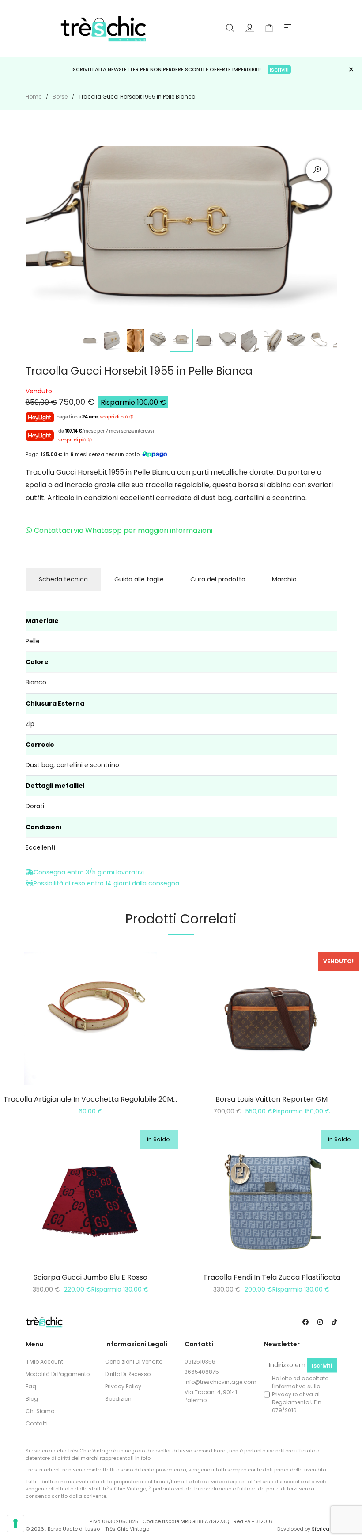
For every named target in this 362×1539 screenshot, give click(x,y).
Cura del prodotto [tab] (217, 579)
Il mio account (44, 1361)
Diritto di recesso (128, 1374)
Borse (60, 96)
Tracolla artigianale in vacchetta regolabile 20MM (91, 1099)
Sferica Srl (324, 1528)
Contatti (37, 1423)
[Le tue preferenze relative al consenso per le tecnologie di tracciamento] (15, 1523)
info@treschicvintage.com (220, 1382)
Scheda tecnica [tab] (63, 579)
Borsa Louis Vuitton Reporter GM (271, 1099)
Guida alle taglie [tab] (139, 579)
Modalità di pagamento (58, 1374)
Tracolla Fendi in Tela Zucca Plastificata (271, 1277)
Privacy (281, 1394)
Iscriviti (279, 69)
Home (33, 96)
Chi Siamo (40, 1411)
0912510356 (200, 1361)
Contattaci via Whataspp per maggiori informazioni (123, 530)
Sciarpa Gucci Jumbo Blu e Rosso (90, 1277)
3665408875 (202, 1372)
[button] (287, 28)
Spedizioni (119, 1398)
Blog (32, 1398)
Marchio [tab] (284, 579)
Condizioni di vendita (134, 1361)
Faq (31, 1386)
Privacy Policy (123, 1386)
